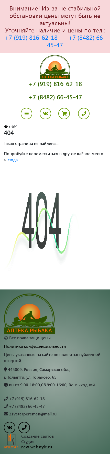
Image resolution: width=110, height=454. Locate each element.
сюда (13, 159)
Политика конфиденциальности (35, 346)
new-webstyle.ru (36, 446)
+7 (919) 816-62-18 (31, 37)
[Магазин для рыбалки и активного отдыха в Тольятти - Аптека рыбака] (6, 126)
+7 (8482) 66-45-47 (76, 41)
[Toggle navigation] (29, 114)
